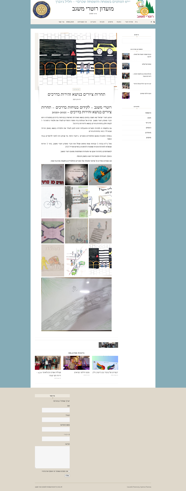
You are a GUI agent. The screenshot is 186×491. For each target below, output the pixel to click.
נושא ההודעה (65, 425)
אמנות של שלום (146, 64)
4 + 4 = (67, 434)
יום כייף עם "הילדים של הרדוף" (142, 84)
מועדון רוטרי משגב (93, 8)
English (70, 22)
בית (136, 22)
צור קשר (61, 22)
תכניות (102, 22)
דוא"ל (68, 415)
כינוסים (148, 128)
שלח (67, 476)
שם (68, 406)
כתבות (119, 22)
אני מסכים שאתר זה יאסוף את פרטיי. (54, 471)
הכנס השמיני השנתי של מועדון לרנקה (142, 55)
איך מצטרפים (82, 22)
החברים (93, 22)
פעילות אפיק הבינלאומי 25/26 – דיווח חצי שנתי (142, 75)
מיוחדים (76, 89)
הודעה (67, 444)
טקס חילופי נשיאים (82, 372)
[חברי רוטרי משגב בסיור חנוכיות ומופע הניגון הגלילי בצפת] (103, 345)
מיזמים (110, 22)
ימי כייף (148, 123)
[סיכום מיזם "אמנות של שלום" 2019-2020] (113, 345)
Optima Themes (145, 487)
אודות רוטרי (129, 22)
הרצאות (148, 113)
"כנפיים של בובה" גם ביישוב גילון (105, 372)
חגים (149, 118)
